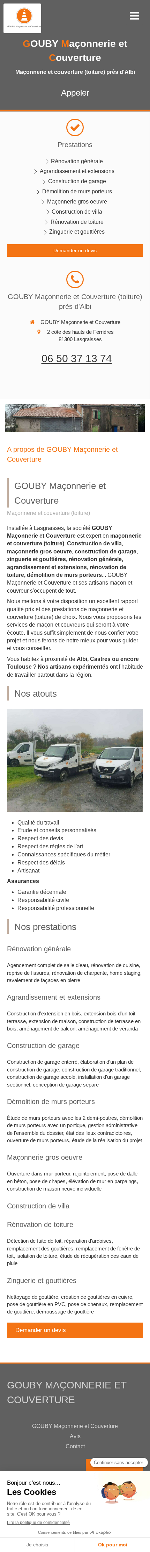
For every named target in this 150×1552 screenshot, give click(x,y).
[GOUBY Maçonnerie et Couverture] (24, 26)
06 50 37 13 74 (77, 358)
